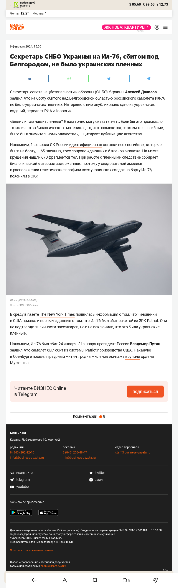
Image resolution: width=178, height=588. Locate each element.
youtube (22, 487)
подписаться (145, 391)
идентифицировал (85, 144)
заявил (16, 350)
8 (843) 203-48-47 (75, 452)
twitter (99, 473)
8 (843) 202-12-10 (22, 452)
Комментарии (89, 416)
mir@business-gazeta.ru (79, 457)
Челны (15, 13)
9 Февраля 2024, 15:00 (25, 46)
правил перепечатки (53, 566)
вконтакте (24, 473)
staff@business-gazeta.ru (132, 452)
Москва (38, 13)
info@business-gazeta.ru (27, 457)
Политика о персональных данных (31, 550)
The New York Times (57, 314)
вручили (132, 356)
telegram (22, 480)
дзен (98, 480)
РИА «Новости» (57, 110)
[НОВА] (125, 27)
